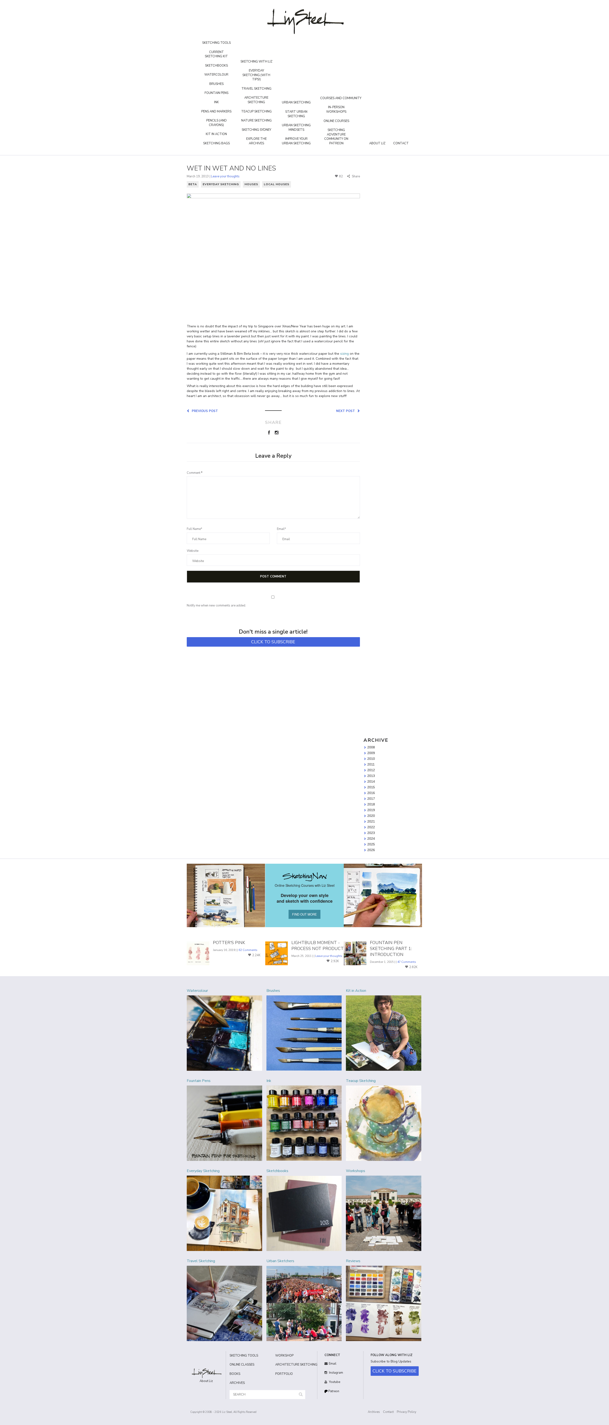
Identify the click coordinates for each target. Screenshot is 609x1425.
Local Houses (276, 184)
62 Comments (248, 950)
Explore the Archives (256, 141)
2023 (371, 833)
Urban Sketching (296, 102)
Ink (216, 102)
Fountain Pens (216, 93)
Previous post (204, 411)
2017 (371, 798)
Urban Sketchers (280, 1261)
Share (355, 176)
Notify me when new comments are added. (216, 605)
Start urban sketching (296, 114)
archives (237, 1383)
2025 (371, 844)
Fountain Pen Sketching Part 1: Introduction (391, 948)
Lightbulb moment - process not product (317, 945)
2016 (371, 793)
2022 (371, 827)
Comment (194, 473)
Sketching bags (216, 143)
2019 (371, 810)
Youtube (334, 1382)
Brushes (216, 84)
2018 (371, 804)
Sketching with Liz (256, 61)
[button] (300, 1395)
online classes (242, 1364)
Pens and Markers (216, 111)
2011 (371, 764)
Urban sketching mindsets (296, 127)
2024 (371, 838)
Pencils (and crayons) (216, 122)
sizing (344, 353)
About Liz (377, 143)
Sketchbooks (216, 65)
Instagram (335, 1373)
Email (332, 1364)
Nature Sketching (256, 120)
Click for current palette (383, 281)
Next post (346, 411)
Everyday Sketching (221, 184)
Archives (374, 1412)
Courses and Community (340, 98)
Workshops (355, 1170)
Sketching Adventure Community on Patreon (336, 136)
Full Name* (194, 529)
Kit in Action (216, 134)
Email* (281, 529)
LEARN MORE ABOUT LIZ (389, 236)
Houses (251, 184)
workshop (284, 1355)
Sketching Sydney (256, 130)
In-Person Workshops (336, 109)
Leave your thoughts (225, 176)
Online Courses (336, 121)
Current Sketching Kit (216, 54)
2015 (371, 787)
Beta (192, 184)
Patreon (333, 1391)
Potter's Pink (229, 942)
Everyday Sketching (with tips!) (256, 75)
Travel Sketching (256, 89)
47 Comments (406, 962)
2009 (371, 753)
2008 (371, 747)
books (235, 1374)
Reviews (353, 1261)
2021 (371, 821)
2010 (371, 759)
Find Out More (392, 363)
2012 (371, 770)
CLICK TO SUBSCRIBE (273, 642)
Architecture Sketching (256, 100)
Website (192, 551)
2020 (371, 816)
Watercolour (216, 75)
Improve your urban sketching (296, 141)
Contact (401, 143)
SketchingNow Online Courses (388, 229)
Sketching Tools (216, 43)
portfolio (284, 1374)
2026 (371, 850)
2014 (371, 781)
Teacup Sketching (256, 111)
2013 (371, 776)
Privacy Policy (406, 1412)
